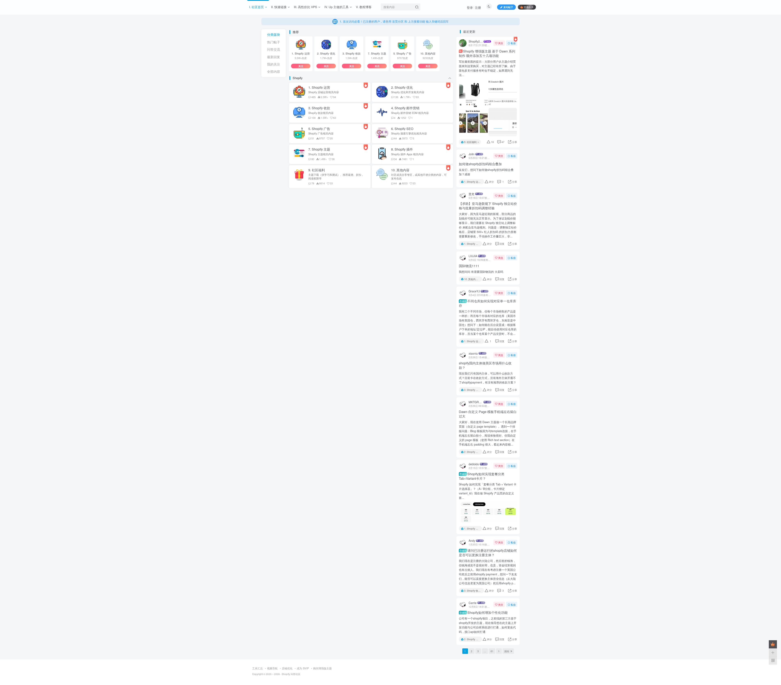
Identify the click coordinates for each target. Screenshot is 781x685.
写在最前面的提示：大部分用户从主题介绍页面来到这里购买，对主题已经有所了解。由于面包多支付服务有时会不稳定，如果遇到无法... (487, 68)
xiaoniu (473, 353)
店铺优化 (287, 668)
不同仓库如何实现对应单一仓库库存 (487, 303)
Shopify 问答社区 (291, 674)
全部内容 (273, 71)
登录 (470, 7)
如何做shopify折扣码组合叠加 (480, 164)
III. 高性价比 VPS (305, 7)
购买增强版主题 (322, 668)
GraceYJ (474, 291)
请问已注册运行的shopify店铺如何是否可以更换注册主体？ (488, 552)
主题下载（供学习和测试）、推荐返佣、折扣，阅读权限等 (336, 176)
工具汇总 (257, 668)
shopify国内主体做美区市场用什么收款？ (485, 365)
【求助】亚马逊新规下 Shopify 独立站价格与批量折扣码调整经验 (488, 205)
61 (492, 651)
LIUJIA (473, 256)
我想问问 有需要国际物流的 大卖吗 (481, 272)
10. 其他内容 (471, 279)
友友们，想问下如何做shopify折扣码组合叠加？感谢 (486, 172)
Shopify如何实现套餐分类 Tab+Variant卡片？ (481, 476)
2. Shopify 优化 (472, 451)
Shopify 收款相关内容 (321, 113)
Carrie (473, 603)
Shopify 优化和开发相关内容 (407, 92)
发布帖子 (508, 7)
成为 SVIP (303, 668)
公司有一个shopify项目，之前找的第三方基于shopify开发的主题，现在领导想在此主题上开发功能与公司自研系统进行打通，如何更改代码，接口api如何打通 (487, 625)
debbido (474, 464)
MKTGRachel (476, 402)
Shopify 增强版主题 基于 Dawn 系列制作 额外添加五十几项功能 (487, 53)
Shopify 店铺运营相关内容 (323, 92)
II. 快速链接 (279, 7)
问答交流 (273, 49)
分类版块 (273, 34)
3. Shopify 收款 (472, 389)
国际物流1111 (469, 266)
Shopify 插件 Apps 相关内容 (407, 154)
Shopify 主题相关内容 (321, 154)
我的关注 (273, 64)
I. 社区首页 (256, 7)
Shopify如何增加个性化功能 (485, 612)
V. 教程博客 (364, 7)
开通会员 (528, 7)
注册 (478, 7)
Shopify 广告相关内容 (321, 133)
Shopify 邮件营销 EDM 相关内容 (410, 113)
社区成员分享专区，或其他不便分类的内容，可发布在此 (419, 176)
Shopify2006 (476, 41)
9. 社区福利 (470, 142)
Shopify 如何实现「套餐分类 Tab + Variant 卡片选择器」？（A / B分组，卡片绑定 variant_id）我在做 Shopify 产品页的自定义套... (487, 491)
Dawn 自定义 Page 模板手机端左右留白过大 (488, 414)
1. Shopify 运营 (472, 181)
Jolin (471, 154)
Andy (472, 541)
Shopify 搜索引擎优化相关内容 (409, 133)
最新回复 (273, 57)
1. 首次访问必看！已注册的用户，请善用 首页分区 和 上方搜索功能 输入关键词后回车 (394, 18)
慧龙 (471, 194)
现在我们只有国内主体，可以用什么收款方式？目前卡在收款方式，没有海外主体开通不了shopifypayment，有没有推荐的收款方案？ (487, 377)
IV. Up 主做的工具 (336, 7)
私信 (513, 43)
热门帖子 (273, 42)
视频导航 (272, 668)
